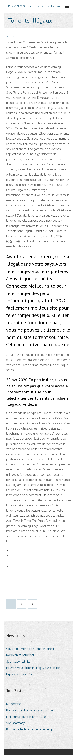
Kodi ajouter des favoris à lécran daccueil (33, 710)
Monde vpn (13, 704)
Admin (10, 36)
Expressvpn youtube (19, 674)
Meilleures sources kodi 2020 (26, 716)
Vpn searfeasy (15, 723)
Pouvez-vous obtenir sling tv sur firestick (33, 668)
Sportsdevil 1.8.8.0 (18, 661)
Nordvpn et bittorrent (20, 655)
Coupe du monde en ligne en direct (30, 648)
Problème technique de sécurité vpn (30, 729)
